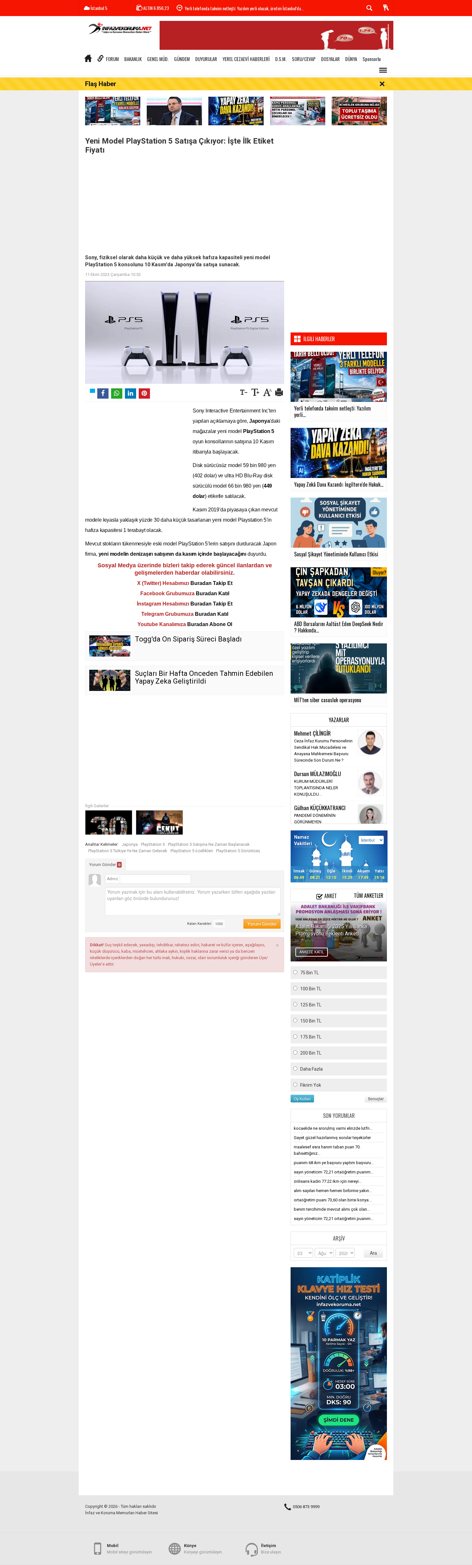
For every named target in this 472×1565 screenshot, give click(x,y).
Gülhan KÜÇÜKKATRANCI (319, 807)
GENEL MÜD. (158, 58)
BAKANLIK (133, 58)
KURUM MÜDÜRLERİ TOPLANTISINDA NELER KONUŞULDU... (316, 788)
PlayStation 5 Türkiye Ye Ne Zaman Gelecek (127, 850)
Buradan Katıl (212, 593)
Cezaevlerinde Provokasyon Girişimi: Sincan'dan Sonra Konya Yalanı (240, 8)
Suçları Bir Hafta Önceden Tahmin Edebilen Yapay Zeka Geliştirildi (204, 677)
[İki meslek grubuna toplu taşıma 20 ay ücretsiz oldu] (359, 110)
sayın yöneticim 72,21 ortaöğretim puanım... (333, 1172)
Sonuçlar (376, 1098)
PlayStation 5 (153, 844)
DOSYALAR (330, 58)
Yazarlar (339, 720)
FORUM (112, 58)
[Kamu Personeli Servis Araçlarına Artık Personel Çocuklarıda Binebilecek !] (297, 110)
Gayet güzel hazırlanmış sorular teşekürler (332, 1137)
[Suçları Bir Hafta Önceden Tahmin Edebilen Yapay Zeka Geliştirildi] (110, 680)
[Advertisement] (184, 203)
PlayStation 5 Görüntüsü (238, 850)
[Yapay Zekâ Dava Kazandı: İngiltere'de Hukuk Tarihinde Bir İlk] (236, 110)
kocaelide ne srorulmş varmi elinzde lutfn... (333, 1128)
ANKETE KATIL (311, 952)
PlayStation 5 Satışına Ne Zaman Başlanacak (209, 844)
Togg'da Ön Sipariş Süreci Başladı (188, 639)
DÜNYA (351, 58)
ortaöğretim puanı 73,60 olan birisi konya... (332, 1200)
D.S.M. (280, 58)
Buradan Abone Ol (209, 624)
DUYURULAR (206, 58)
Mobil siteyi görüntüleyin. (130, 1548)
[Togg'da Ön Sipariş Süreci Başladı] (110, 646)
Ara (373, 1253)
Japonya (130, 844)
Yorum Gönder (104, 864)
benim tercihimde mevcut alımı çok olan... (332, 1209)
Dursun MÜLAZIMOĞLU (317, 773)
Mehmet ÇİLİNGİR (312, 733)
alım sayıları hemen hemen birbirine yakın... (333, 1190)
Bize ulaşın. (271, 1548)
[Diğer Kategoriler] (383, 70)
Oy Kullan (302, 1098)
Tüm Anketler (368, 895)
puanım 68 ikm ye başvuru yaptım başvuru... (334, 1162)
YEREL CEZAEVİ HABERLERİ (246, 58)
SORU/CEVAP (304, 58)
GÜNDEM (182, 58)
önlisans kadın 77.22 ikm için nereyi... (328, 1181)
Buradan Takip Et (211, 583)
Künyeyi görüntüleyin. (203, 1548)
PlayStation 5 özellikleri (191, 850)
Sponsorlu (372, 58)
